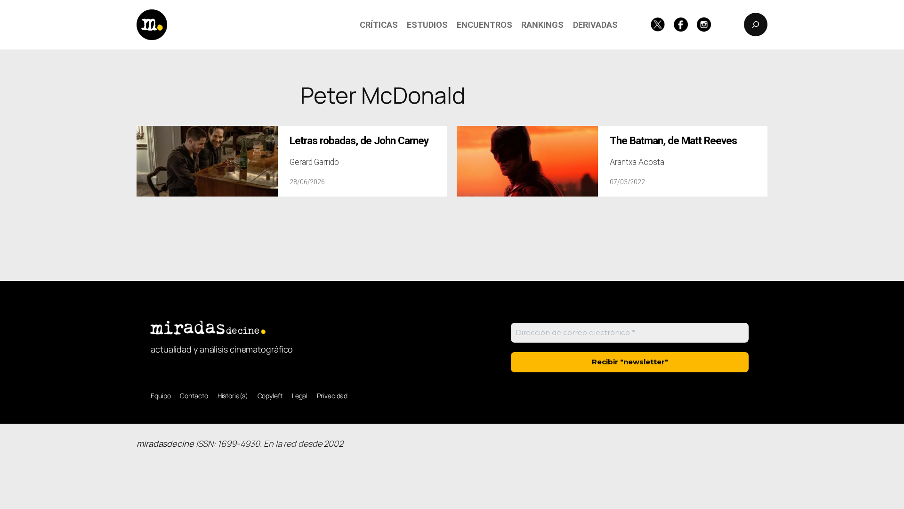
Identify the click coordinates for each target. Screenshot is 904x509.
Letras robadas (359, 141)
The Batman (673, 141)
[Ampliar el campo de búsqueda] (755, 24)
